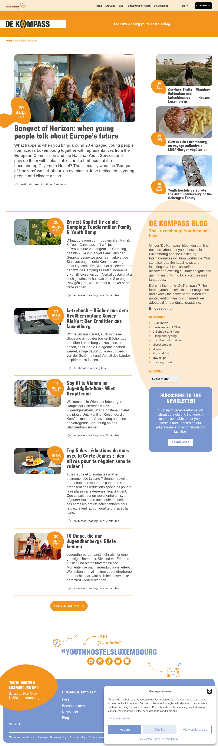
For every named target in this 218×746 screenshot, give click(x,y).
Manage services (120, 718)
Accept (125, 729)
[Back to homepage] (16, 5)
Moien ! (157, 349)
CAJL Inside (160, 323)
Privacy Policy (170, 738)
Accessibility (203, 5)
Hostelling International (167, 340)
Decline (160, 729)
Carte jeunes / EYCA (166, 327)
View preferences (195, 729)
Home (9, 40)
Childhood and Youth (166, 331)
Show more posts (69, 606)
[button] (209, 691)
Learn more (180, 442)
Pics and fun (160, 353)
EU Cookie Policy (150, 738)
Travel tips (159, 357)
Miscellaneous (162, 344)
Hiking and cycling (164, 336)
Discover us (161, 5)
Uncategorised (162, 362)
